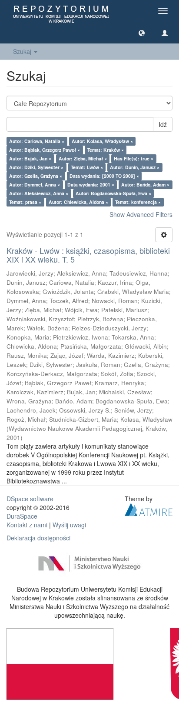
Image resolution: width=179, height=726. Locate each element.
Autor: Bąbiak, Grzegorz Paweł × (44, 150)
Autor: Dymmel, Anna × (34, 184)
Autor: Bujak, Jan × (30, 158)
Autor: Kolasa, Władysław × (102, 141)
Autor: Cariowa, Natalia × (36, 141)
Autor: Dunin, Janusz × (134, 167)
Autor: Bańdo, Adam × (145, 184)
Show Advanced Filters (140, 214)
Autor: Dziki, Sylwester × (36, 167)
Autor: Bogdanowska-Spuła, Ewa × (113, 193)
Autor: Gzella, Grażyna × (35, 176)
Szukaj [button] (23, 51)
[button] (141, 32)
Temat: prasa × (25, 202)
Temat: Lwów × (87, 167)
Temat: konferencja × (138, 202)
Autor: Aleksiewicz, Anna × (38, 193)
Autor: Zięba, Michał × (83, 158)
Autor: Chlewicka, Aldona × (78, 202)
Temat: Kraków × (105, 150)
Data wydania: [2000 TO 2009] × (104, 176)
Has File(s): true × (133, 158)
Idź (163, 124)
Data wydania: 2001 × (90, 184)
